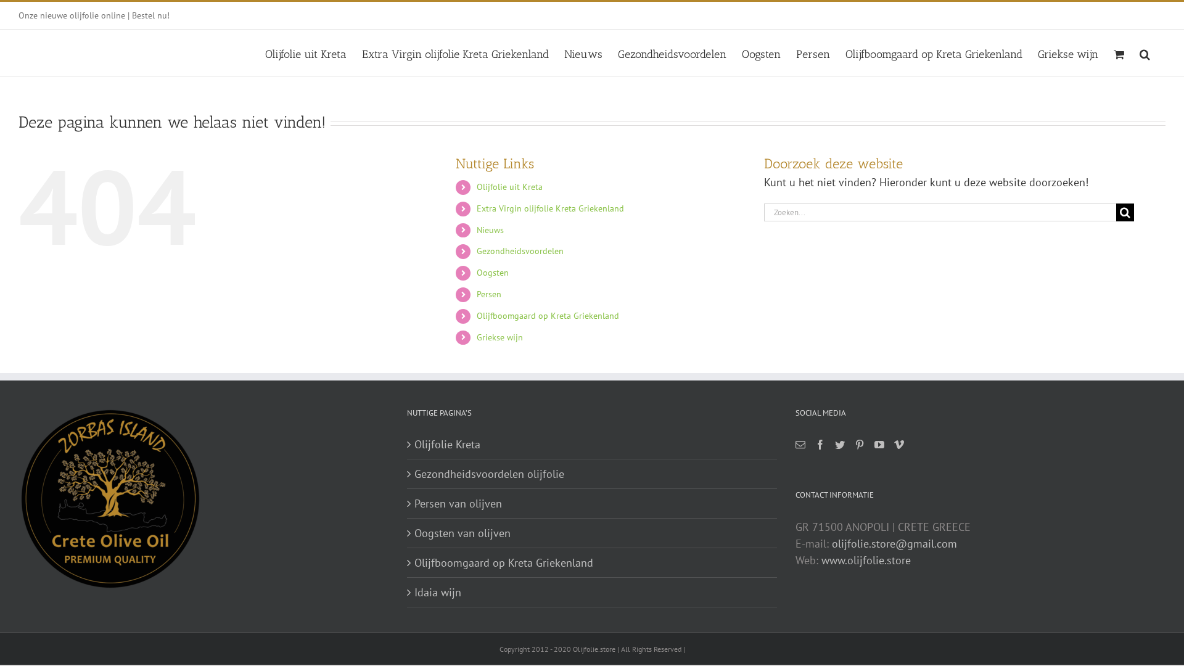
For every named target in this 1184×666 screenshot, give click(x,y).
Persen (489, 294)
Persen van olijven (458, 503)
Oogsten (493, 272)
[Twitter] (840, 445)
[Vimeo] (899, 445)
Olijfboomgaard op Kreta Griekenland (548, 315)
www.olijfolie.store (866, 560)
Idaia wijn (437, 592)
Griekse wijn (500, 337)
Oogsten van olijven (462, 533)
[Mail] (800, 445)
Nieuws (490, 230)
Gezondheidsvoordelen (520, 251)
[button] (1145, 53)
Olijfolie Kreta (447, 444)
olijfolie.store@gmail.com (894, 543)
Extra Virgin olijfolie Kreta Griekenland (550, 208)
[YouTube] (879, 445)
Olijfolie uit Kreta (510, 186)
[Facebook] (820, 445)
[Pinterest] (860, 445)
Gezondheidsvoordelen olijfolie (489, 474)
